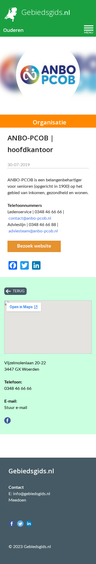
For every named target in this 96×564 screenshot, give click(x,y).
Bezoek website (34, 246)
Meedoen (17, 500)
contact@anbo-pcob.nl (30, 218)
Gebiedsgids (41, 12)
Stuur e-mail (15, 408)
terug (19, 291)
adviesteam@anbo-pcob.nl (33, 231)
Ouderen (13, 30)
